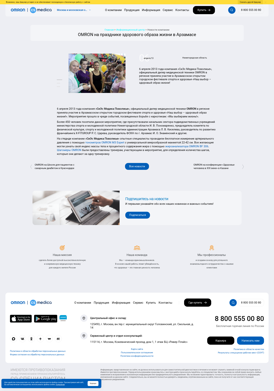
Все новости (137, 166)
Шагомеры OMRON (69, 150)
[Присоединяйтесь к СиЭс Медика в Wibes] (49, 338)
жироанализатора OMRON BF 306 (186, 146)
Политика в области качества (249, 349)
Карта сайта (137, 349)
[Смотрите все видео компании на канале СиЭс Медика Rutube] (58, 338)
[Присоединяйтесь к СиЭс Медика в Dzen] (40, 338)
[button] (59, 80)
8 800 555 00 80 (239, 319)
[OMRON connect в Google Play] (45, 319)
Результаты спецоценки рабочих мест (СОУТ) (241, 353)
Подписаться (137, 215)
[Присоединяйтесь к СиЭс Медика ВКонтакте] (22, 338)
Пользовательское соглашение (137, 352)
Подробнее (60, 385)
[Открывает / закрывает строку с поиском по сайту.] (231, 10)
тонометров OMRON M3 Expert (104, 142)
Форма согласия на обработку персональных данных (37, 354)
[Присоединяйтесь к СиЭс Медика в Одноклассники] (31, 338)
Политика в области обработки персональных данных (38, 351)
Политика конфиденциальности (136, 356)
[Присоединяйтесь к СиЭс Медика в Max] (13, 338)
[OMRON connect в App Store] (21, 319)
